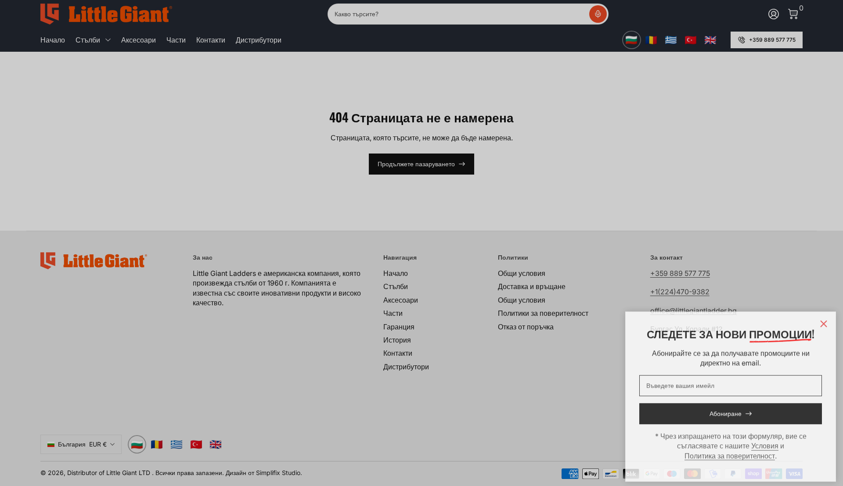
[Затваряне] (823, 321)
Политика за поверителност (729, 453)
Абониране (726, 411)
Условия (764, 443)
